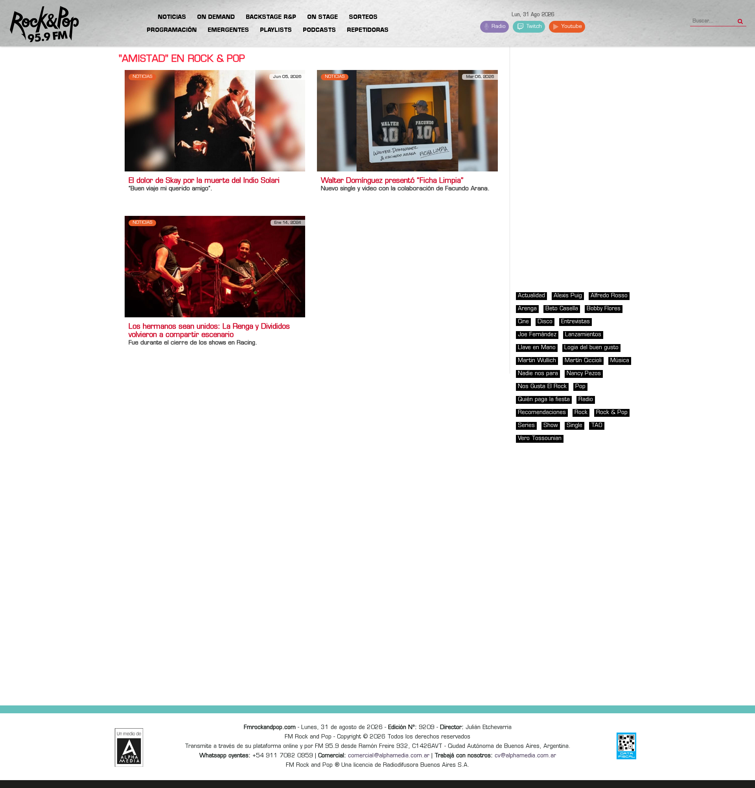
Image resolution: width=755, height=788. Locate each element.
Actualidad (531, 296)
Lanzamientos (583, 335)
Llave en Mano (537, 348)
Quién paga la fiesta (544, 400)
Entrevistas (575, 322)
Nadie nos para (538, 374)
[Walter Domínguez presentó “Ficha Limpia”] (407, 120)
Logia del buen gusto (591, 348)
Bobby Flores (604, 309)
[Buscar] (740, 19)
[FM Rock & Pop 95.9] (39, 24)
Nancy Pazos (584, 374)
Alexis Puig (568, 296)
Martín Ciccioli (583, 361)
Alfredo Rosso (609, 296)
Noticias (142, 77)
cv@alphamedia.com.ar (525, 756)
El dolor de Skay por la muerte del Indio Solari (204, 181)
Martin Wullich (537, 361)
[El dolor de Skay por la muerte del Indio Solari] (215, 120)
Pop (580, 387)
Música (619, 361)
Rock (581, 413)
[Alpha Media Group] (129, 747)
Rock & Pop (612, 413)
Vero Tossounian (540, 439)
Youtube (571, 26)
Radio (498, 26)
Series (526, 426)
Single (574, 426)
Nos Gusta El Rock (542, 387)
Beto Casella (561, 309)
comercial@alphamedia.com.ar (388, 756)
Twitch (533, 26)
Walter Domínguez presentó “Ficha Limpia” (392, 181)
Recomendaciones (542, 413)
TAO (596, 426)
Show (550, 426)
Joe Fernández (537, 335)
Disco (545, 322)
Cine (523, 322)
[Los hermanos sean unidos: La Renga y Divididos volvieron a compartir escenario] (215, 266)
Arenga (527, 309)
